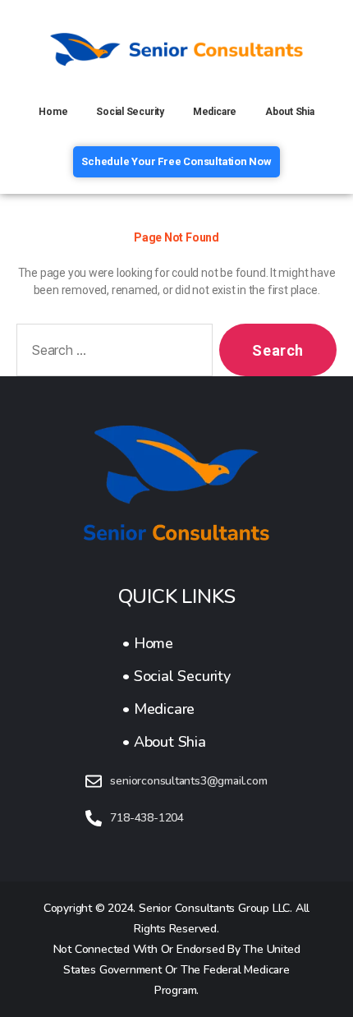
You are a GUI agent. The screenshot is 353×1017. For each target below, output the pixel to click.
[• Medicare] (176, 709)
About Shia (289, 111)
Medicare (214, 111)
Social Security (130, 111)
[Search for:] (111, 353)
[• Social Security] (176, 676)
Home (53, 111)
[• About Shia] (176, 741)
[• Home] (176, 643)
